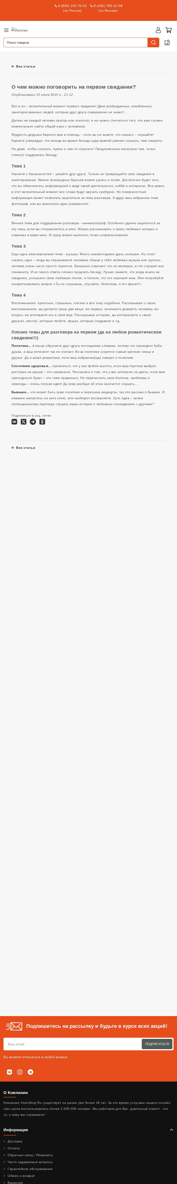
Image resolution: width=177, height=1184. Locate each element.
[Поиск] (153, 42)
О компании (15, 1093)
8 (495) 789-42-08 (108, 6)
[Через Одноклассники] (42, 423)
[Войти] (158, 30)
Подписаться (157, 1044)
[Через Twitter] (24, 423)
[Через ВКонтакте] (14, 423)
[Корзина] (168, 30)
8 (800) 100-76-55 (72, 6)
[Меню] (6, 30)
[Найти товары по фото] (167, 42)
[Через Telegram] (33, 423)
